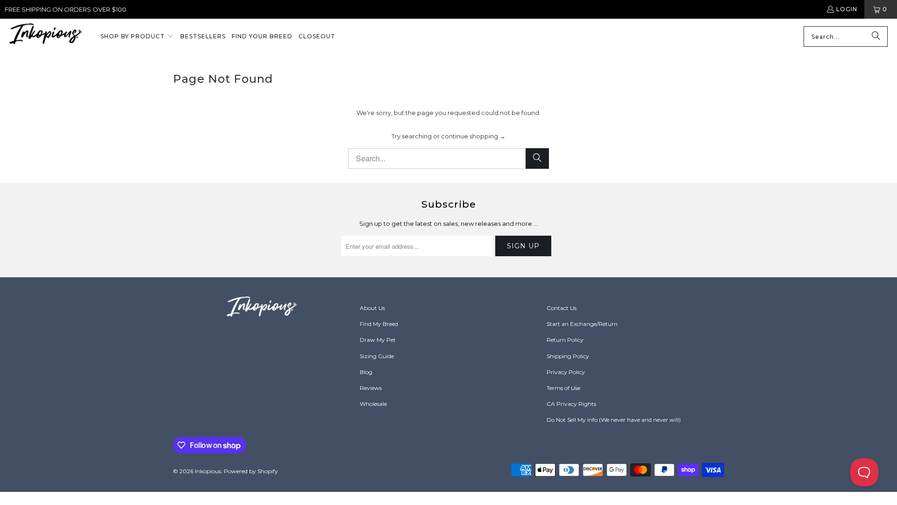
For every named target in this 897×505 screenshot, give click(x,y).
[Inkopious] (45, 36)
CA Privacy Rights (571, 403)
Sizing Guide (377, 356)
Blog (366, 371)
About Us (372, 307)
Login (846, 9)
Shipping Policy (568, 356)
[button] (137, 37)
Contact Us (562, 307)
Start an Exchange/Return (582, 323)
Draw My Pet (378, 339)
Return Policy (565, 339)
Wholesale (373, 403)
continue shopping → (473, 136)
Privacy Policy (566, 371)
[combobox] (846, 36)
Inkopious (208, 471)
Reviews (371, 387)
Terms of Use (563, 387)
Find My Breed (379, 323)
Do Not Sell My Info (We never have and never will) (614, 419)
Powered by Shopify (251, 471)
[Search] (876, 36)
